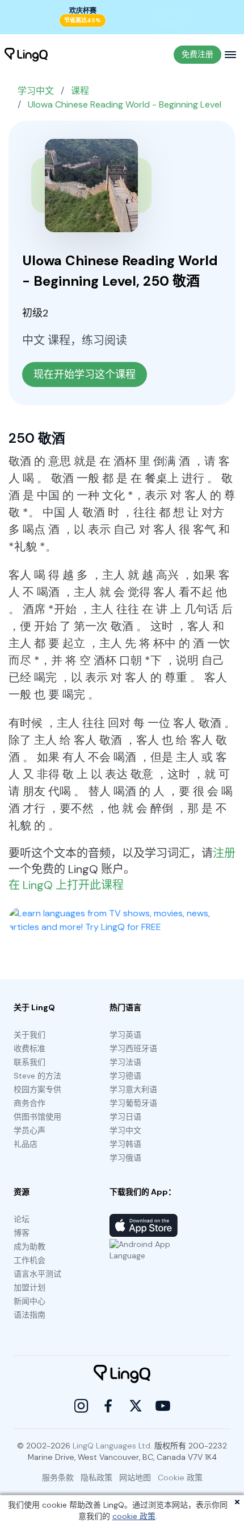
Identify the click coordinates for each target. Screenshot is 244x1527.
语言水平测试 (37, 1274)
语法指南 (29, 1315)
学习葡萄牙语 (133, 1103)
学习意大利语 (133, 1089)
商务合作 (29, 1103)
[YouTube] (162, 1405)
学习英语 (125, 1035)
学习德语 (125, 1076)
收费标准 (29, 1048)
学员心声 (29, 1130)
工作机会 (29, 1260)
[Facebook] (108, 1405)
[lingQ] (26, 54)
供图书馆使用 (37, 1117)
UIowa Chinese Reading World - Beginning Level (124, 104)
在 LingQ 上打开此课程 (66, 885)
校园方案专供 (37, 1089)
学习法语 (125, 1062)
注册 (224, 853)
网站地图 (135, 1477)
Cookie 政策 (180, 1477)
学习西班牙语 (133, 1048)
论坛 (22, 1219)
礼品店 (25, 1144)
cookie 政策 (133, 1516)
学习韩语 (125, 1144)
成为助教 (29, 1246)
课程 (80, 91)
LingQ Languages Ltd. (112, 1445)
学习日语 (125, 1117)
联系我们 (29, 1062)
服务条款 (58, 1477)
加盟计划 (29, 1287)
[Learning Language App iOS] (144, 1225)
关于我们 (29, 1035)
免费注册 (197, 54)
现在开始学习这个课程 (84, 374)
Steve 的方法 (37, 1076)
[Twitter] (135, 1405)
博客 (22, 1233)
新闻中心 (29, 1301)
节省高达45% (82, 20)
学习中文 (36, 91)
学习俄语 (125, 1158)
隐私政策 (96, 1477)
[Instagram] (81, 1405)
